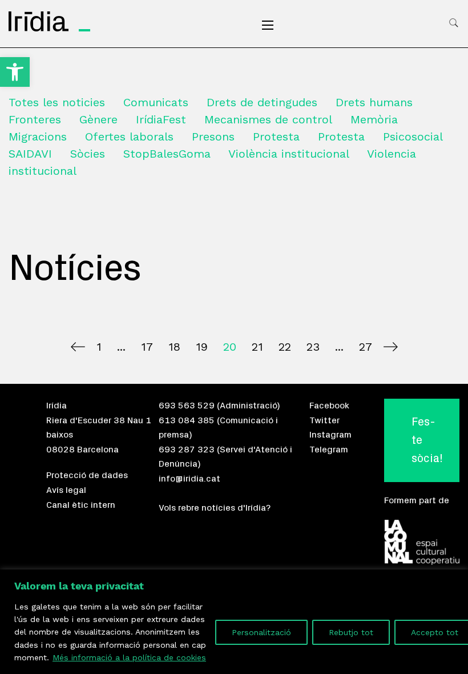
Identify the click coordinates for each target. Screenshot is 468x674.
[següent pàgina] (391, 346)
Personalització (261, 632)
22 (285, 347)
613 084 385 (187, 420)
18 (174, 347)
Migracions (38, 136)
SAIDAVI (30, 154)
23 (313, 347)
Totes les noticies (57, 102)
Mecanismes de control (268, 119)
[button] (15, 72)
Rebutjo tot (351, 632)
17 (147, 347)
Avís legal (66, 490)
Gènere (98, 119)
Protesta (276, 136)
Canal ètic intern (80, 504)
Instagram (330, 434)
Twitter (324, 420)
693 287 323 (187, 449)
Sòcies (87, 154)
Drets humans (374, 102)
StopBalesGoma (167, 154)
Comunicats (155, 102)
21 (257, 347)
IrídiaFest (161, 119)
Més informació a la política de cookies (129, 657)
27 (365, 347)
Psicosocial (413, 136)
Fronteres (35, 119)
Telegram (328, 449)
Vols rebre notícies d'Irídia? (215, 507)
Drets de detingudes (262, 102)
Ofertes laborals (129, 136)
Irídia (56, 405)
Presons (213, 136)
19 (202, 347)
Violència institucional (288, 154)
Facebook (329, 405)
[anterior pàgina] (78, 346)
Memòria (374, 119)
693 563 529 (187, 405)
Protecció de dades (87, 475)
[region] (234, 621)
